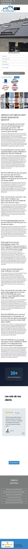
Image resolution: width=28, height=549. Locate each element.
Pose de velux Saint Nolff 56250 (14, 497)
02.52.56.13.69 (7, 1)
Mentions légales (19, 546)
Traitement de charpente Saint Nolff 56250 (14, 502)
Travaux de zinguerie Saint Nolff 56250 (14, 499)
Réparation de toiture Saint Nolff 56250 (14, 494)
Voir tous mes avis (14, 462)
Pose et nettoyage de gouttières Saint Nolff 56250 (14, 492)
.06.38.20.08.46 (17, 545)
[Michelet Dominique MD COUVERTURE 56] (8, 8)
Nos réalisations (6, 33)
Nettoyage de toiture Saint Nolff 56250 (14, 489)
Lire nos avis (7, 546)
